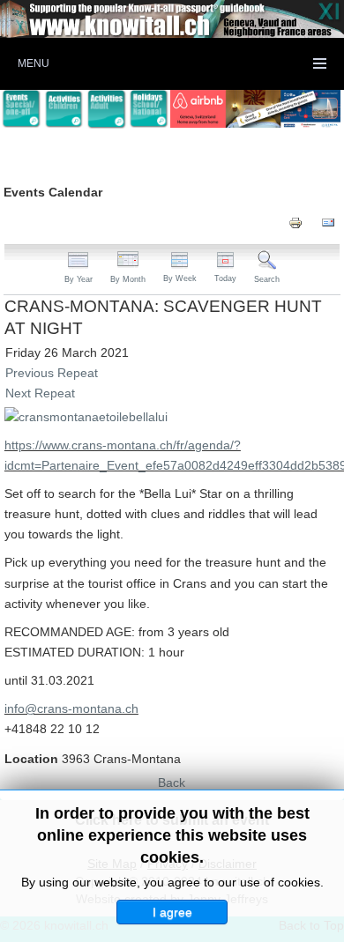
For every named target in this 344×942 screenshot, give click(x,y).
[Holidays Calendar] (149, 109)
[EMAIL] (328, 221)
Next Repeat (40, 393)
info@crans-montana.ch (71, 708)
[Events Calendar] (21, 109)
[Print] (295, 221)
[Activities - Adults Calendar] (107, 109)
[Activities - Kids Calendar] (63, 109)
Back (171, 782)
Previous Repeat (51, 373)
